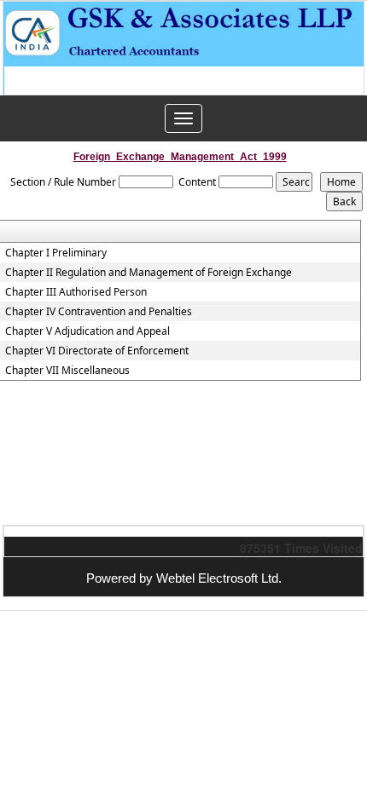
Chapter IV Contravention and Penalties (98, 312)
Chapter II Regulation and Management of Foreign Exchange (148, 272)
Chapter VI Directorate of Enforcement (97, 351)
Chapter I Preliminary (56, 253)
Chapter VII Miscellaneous (67, 370)
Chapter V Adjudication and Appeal (87, 331)
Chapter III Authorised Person (76, 292)
